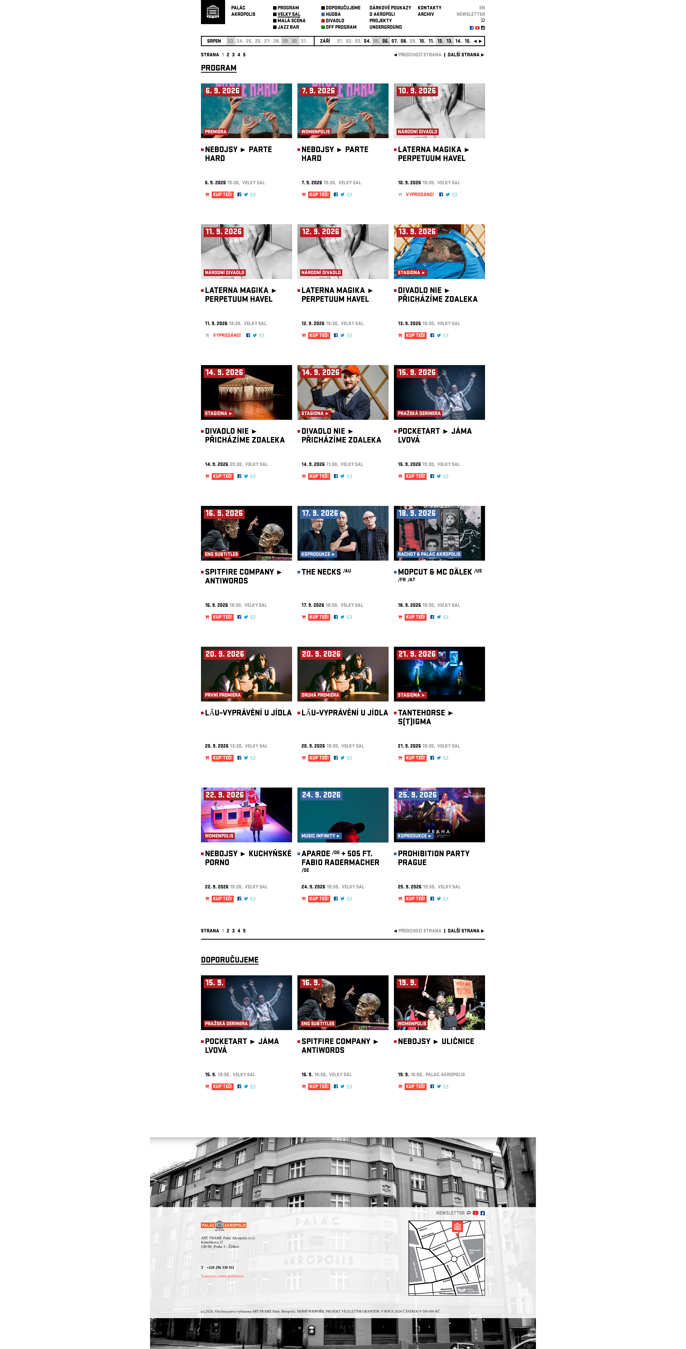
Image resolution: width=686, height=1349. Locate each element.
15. (468, 42)
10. (422, 42)
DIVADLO (335, 21)
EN (482, 8)
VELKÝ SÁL (289, 15)
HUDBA (333, 15)
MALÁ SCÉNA (292, 21)
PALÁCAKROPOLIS (243, 11)
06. (385, 42)
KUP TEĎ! (222, 195)
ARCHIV (426, 15)
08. (404, 42)
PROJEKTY (381, 21)
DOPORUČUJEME (343, 8)
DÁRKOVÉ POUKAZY (390, 8)
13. (449, 42)
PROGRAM (288, 8)
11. (431, 42)
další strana (464, 55)
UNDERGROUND (386, 28)
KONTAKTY (429, 8)
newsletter (471, 15)
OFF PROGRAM (341, 28)
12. (440, 42)
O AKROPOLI (382, 15)
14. (458, 42)
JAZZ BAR (288, 28)
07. (395, 42)
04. (367, 42)
